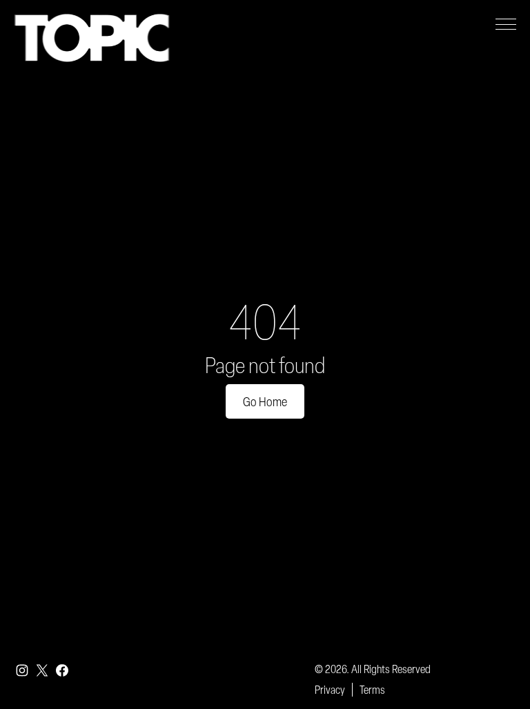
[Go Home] (92, 38)
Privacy (330, 690)
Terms (372, 690)
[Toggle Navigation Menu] (506, 24)
